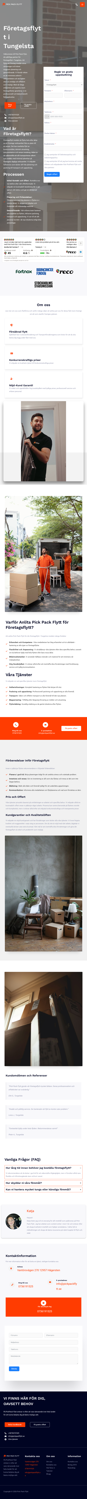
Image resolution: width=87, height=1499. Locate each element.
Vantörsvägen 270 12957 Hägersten (38, 1270)
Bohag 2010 (72, 1465)
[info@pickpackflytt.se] (14, 117)
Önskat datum (49, 133)
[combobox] (47, 116)
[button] (10, 105)
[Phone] (77, 5)
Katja (30, 1211)
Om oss (49, 1462)
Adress (47, 123)
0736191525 (25, 1286)
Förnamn (47, 91)
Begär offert (52, 174)
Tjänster (49, 1471)
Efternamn (68, 91)
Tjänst (46, 80)
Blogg (48, 1474)
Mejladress (48, 101)
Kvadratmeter (49, 144)
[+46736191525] (12, 114)
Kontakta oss (51, 1465)
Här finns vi (50, 1468)
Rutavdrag (71, 1468)
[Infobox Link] (16, 728)
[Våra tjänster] (11, 120)
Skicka (14, 1369)
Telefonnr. (48, 112)
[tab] (43, 1172)
